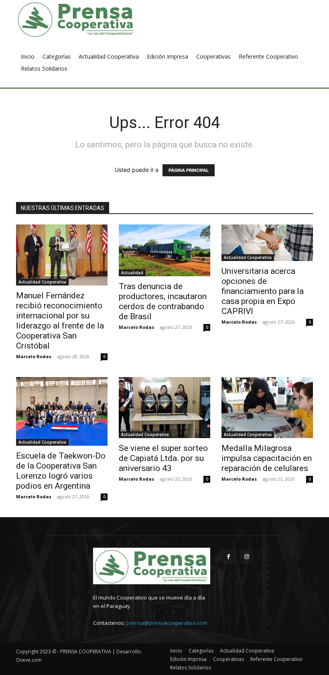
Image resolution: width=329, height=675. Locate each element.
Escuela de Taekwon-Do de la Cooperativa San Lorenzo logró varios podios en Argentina (61, 471)
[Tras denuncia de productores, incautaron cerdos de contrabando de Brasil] (164, 250)
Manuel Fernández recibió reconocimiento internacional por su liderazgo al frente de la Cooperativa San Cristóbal (60, 321)
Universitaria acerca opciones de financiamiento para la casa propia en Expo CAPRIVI (262, 291)
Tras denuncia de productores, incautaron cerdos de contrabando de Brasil (163, 301)
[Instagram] (247, 557)
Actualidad (132, 272)
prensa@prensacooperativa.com (166, 622)
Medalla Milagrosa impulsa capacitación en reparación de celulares (266, 458)
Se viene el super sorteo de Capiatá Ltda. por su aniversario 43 (163, 458)
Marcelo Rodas (33, 356)
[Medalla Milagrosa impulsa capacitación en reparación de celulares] (267, 407)
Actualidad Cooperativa (42, 282)
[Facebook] (228, 557)
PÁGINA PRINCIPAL (189, 170)
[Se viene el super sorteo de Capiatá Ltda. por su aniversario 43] (164, 407)
